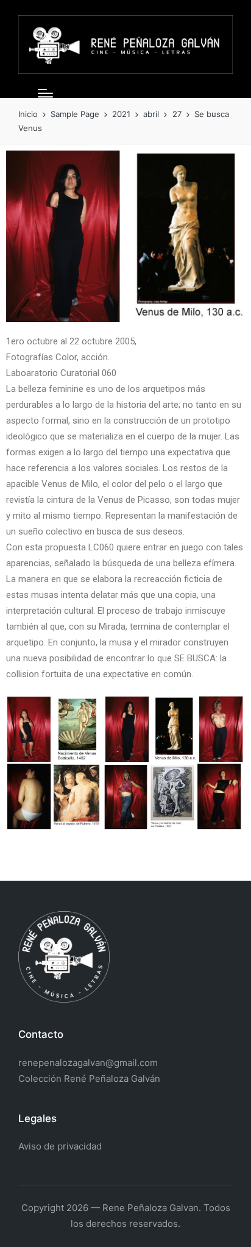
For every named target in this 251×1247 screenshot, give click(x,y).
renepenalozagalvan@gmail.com (88, 1062)
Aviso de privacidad (60, 1146)
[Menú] (45, 93)
